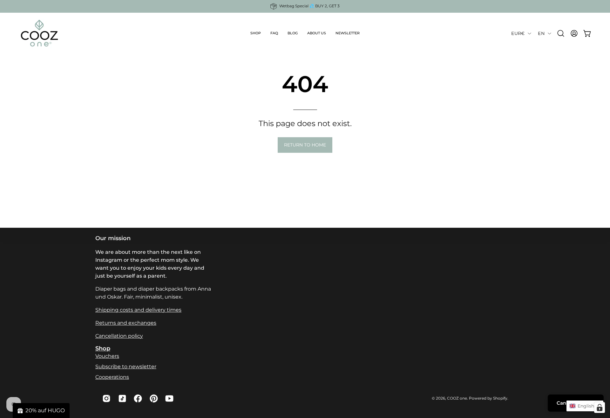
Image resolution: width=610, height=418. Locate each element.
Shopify (500, 398)
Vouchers (107, 356)
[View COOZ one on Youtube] (168, 398)
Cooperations (112, 377)
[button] (256, 33)
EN (541, 33)
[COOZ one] (39, 33)
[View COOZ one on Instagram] (105, 398)
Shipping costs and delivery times (138, 310)
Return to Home (305, 145)
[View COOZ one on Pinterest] (153, 398)
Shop (102, 348)
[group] (305, 6)
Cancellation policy (119, 336)
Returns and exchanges (125, 323)
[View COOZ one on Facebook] (137, 398)
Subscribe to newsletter (125, 366)
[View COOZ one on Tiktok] (121, 398)
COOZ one (457, 398)
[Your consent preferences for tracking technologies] (599, 407)
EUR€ (518, 33)
